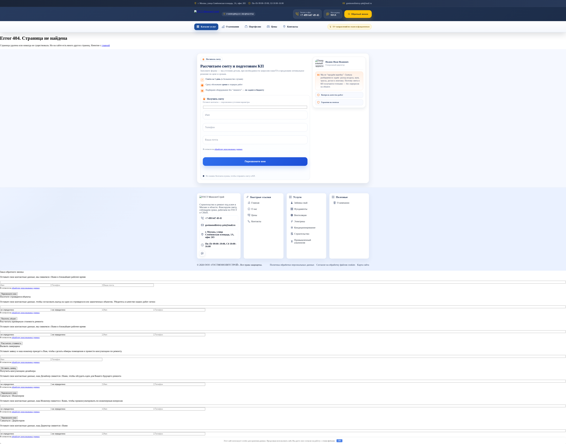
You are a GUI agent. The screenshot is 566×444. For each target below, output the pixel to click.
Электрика (299, 221)
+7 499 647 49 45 (213, 218)
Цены (274, 26)
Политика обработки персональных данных (292, 265)
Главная (255, 203)
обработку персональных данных (228, 149)
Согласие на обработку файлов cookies (335, 265)
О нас (254, 209)
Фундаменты (300, 209)
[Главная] (206, 14)
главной (106, 45)
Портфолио (255, 26)
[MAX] (202, 253)
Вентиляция (300, 215)
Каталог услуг (208, 26)
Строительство (301, 234)
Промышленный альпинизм (302, 241)
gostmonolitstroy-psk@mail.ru (359, 3)
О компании (232, 26)
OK (339, 441)
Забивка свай (300, 203)
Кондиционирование (304, 227)
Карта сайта (363, 265)
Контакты (292, 26)
